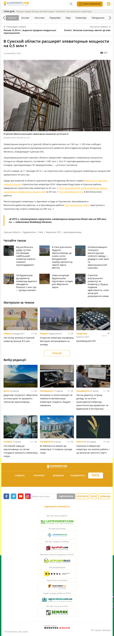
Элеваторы (81, 333)
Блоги (6, 391)
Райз (40, 232)
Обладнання (98, 17)
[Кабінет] (57, 482)
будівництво (29, 232)
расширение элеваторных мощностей (24, 191)
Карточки (81, 441)
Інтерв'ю (8, 441)
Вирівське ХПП (53, 232)
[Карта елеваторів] (95, 476)
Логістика (39, 17)
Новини (7, 333)
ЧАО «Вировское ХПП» (71, 191)
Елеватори (81, 17)
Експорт (25, 17)
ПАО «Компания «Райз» (77, 205)
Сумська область (12, 232)
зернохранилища (72, 232)
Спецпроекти (46, 391)
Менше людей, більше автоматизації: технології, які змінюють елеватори (54, 11)
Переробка (55, 17)
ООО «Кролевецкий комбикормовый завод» (83, 187)
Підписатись (66, 496)
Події (68, 17)
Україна (12, 17)
